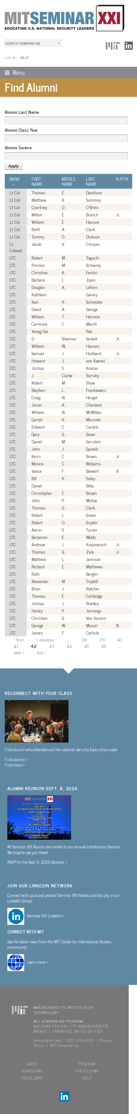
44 (69, 646)
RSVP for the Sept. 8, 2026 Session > (37, 861)
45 (86, 646)
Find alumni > (16, 759)
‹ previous (45, 639)
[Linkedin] (129, 45)
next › (19, 652)
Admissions (32, 1071)
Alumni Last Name (22, 112)
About (32, 1064)
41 (16, 646)
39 (102, 639)
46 (103, 646)
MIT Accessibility (64, 1045)
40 (119, 639)
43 (51, 646)
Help (24, 57)
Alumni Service (18, 147)
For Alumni (32, 1078)
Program (87, 1064)
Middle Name (69, 181)
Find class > (15, 764)
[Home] (62, 17)
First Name (37, 181)
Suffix (122, 178)
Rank (15, 178)
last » (41, 652)
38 (84, 639)
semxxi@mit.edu (47, 1040)
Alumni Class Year (21, 130)
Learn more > (37, 961)
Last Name (91, 181)
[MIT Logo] (113, 45)
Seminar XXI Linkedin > (46, 915)
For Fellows (86, 1071)
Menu (12, 72)
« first (19, 639)
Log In (9, 57)
